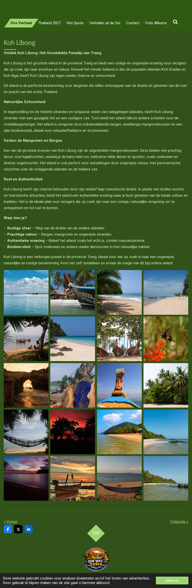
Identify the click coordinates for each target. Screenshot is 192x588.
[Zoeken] (175, 22)
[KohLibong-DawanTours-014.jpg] (73, 432)
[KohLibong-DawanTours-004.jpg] (165, 292)
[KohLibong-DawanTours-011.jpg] (73, 385)
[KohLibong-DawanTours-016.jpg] (119, 432)
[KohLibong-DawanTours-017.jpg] (26, 478)
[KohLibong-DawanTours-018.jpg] (73, 478)
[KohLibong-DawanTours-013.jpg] (26, 432)
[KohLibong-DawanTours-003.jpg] (119, 292)
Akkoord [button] (172, 581)
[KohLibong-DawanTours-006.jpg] (73, 338)
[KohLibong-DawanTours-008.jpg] (165, 338)
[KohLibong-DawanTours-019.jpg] (165, 478)
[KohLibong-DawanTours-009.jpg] (26, 385)
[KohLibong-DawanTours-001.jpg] (26, 292)
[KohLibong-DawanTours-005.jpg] (26, 338)
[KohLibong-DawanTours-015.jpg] (165, 432)
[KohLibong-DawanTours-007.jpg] (119, 338)
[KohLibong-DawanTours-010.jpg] (119, 385)
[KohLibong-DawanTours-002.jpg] (73, 292)
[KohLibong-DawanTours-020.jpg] (119, 478)
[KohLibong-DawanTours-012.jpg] (165, 385)
